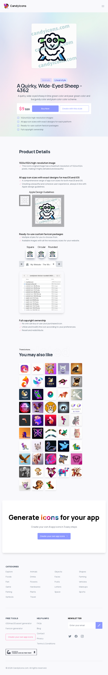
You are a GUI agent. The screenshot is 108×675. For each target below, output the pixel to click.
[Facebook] (76, 636)
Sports (82, 591)
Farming (82, 576)
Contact (41, 633)
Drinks (33, 576)
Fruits (57, 581)
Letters (58, 586)
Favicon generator (14, 628)
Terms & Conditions (46, 643)
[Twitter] (70, 636)
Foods (9, 576)
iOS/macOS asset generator (19, 623)
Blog (39, 628)
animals (46, 80)
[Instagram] (82, 636)
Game (8, 586)
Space (57, 591)
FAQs (39, 623)
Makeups (83, 586)
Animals (33, 571)
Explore (9, 571)
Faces (57, 576)
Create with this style (72, 108)
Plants (33, 591)
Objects (58, 571)
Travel (33, 597)
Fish (7, 581)
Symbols (10, 597)
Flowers (33, 581)
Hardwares (35, 586)
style (60, 80)
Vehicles (83, 581)
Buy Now (45, 108)
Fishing (9, 591)
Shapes (82, 571)
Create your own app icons (52, 536)
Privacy (40, 638)
